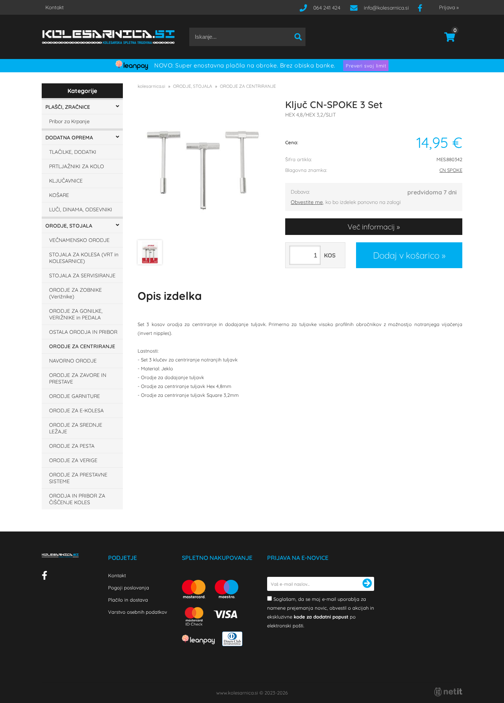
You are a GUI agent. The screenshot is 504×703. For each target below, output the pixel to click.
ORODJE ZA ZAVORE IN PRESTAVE (77, 378)
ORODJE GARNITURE (74, 396)
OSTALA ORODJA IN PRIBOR (83, 332)
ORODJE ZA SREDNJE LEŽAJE (75, 428)
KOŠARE (59, 195)
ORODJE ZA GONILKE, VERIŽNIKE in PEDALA (76, 314)
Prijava (449, 7)
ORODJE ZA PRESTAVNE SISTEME (78, 478)
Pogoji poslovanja (128, 588)
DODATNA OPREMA (69, 137)
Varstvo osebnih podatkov (137, 612)
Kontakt (54, 7)
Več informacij (371, 226)
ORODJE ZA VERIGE (73, 460)
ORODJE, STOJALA (68, 225)
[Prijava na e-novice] (367, 584)
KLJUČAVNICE (66, 180)
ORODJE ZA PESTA (71, 446)
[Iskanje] (298, 37)
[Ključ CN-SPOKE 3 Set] (204, 170)
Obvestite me (307, 202)
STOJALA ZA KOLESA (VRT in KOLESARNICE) (83, 257)
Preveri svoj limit (366, 66)
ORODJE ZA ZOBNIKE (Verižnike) (75, 293)
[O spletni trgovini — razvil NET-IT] (448, 692)
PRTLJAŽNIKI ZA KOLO (76, 166)
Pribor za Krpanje (69, 121)
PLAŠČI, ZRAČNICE (67, 107)
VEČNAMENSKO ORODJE (79, 240)
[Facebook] (423, 7)
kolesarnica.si (151, 86)
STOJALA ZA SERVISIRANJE (82, 275)
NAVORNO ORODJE (73, 360)
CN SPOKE (450, 170)
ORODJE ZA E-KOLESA (76, 410)
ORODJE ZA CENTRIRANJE (82, 346)
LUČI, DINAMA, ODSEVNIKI (80, 209)
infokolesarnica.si (386, 7)
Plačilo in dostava (128, 600)
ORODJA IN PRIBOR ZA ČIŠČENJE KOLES (77, 499)
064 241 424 (326, 7)
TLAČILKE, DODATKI (72, 152)
